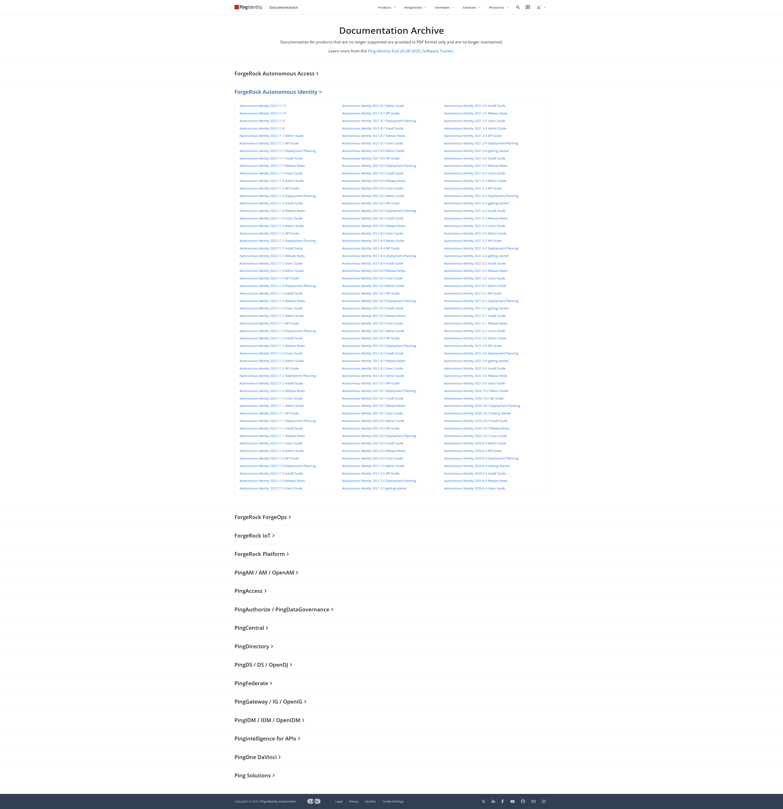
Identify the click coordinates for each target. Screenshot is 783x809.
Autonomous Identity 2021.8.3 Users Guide (372, 323)
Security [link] (370, 801)
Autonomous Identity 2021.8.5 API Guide (370, 203)
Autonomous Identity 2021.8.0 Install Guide (372, 443)
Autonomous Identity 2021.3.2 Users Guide (474, 278)
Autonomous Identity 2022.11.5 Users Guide (271, 263)
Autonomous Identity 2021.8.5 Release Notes (373, 226)
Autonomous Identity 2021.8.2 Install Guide (372, 353)
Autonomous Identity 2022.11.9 (262, 121)
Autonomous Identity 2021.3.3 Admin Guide (475, 181)
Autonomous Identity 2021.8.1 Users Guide (372, 413)
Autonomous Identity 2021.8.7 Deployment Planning (379, 121)
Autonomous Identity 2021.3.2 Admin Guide (475, 233)
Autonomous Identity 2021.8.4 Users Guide (372, 278)
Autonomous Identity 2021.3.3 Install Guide (474, 211)
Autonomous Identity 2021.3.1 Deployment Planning (481, 301)
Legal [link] (339, 801)
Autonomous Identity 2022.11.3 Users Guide (271, 353)
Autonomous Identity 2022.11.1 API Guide (269, 413)
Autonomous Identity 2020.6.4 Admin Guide (475, 443)
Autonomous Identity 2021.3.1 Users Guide (474, 331)
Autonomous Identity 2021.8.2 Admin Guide (373, 331)
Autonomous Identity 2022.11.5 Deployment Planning (278, 241)
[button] (541, 7)
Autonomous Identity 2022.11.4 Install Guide (271, 293)
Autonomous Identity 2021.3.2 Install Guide (474, 263)
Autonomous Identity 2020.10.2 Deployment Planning (482, 406)
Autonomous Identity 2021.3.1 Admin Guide (475, 286)
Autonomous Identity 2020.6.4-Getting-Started (476, 466)
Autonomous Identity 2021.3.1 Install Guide (474, 316)
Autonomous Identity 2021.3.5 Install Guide (474, 106)
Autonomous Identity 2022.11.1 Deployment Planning (278, 421)
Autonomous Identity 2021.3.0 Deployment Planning (481, 353)
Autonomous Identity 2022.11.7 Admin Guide (272, 136)
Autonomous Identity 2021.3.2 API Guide (473, 241)
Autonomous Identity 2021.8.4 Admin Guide (373, 241)
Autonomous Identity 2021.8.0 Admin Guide (373, 421)
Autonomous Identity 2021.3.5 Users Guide (474, 121)
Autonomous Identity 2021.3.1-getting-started (476, 308)
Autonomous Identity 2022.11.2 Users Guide (271, 398)
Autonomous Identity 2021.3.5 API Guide (370, 473)
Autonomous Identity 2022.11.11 (263, 106)
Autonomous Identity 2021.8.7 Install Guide (372, 128)
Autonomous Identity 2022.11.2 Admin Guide (272, 361)
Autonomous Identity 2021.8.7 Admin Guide (373, 106)
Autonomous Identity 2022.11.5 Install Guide (271, 248)
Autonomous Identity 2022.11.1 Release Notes (272, 436)
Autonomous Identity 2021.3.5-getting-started (374, 488)
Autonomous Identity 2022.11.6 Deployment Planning (278, 196)
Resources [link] (499, 7)
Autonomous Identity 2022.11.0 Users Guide (271, 488)
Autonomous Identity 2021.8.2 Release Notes (373, 361)
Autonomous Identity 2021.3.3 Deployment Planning (481, 196)
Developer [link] (445, 7)
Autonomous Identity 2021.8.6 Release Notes (373, 181)
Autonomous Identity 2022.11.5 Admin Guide (272, 226)
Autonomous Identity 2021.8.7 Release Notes (373, 136)
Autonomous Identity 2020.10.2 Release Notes (476, 428)
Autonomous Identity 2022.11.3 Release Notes (272, 346)
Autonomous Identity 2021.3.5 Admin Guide (373, 466)
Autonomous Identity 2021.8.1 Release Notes (373, 406)
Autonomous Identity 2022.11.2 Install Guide (271, 383)
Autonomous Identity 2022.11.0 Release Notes (272, 481)
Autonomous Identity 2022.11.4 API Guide (269, 278)
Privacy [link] (353, 801)
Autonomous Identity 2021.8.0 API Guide (370, 428)
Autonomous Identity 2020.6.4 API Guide (473, 451)
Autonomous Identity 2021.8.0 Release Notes (373, 451)
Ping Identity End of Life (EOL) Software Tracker (410, 50)
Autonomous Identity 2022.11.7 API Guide (269, 143)
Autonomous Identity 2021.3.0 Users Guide (474, 383)
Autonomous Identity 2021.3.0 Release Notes (476, 376)
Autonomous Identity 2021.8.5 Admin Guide (373, 196)
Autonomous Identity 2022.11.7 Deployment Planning (278, 151)
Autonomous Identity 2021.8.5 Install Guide (372, 218)
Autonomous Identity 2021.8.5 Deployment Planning (379, 211)
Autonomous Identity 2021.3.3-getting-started (476, 203)
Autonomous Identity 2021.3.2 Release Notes (476, 271)
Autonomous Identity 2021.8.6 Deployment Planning (379, 166)
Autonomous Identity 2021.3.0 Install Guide (474, 368)
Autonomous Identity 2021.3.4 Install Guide (474, 158)
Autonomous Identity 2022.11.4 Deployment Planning (278, 286)
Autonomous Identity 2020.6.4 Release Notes (476, 481)
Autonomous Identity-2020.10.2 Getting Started (477, 413)
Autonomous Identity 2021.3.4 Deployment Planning (481, 143)
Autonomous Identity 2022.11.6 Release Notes (272, 211)
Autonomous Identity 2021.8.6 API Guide (370, 158)
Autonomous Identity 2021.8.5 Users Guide (372, 233)
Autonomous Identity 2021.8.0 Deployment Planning (379, 436)
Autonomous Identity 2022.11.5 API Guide (269, 233)
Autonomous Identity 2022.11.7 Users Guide (271, 173)
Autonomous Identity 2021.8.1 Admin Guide (373, 376)
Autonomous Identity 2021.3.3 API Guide (473, 188)
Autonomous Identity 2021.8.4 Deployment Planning (379, 256)
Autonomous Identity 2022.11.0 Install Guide (271, 473)
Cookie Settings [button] (393, 801)
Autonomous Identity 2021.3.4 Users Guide (474, 173)
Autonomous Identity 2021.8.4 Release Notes (373, 271)
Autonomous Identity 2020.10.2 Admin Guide (476, 391)
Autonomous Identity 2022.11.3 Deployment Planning (278, 331)
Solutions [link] (472, 7)
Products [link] (387, 7)
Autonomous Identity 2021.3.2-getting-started (476, 256)
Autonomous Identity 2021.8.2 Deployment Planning (379, 346)
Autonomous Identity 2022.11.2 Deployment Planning (278, 376)
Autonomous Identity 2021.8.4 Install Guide (372, 263)
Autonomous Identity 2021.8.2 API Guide (370, 338)
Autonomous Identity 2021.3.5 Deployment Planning (379, 481)
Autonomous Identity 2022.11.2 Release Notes (272, 391)
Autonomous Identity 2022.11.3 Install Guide (271, 338)
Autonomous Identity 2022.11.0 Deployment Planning (278, 466)
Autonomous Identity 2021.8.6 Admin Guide (373, 151)
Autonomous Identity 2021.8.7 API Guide (370, 113)
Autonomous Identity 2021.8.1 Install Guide (372, 398)
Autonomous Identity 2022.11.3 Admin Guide (272, 316)
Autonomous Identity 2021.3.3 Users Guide (474, 226)
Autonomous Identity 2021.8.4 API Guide (370, 248)
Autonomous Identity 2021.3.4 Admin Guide (475, 128)
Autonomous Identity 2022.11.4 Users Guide (271, 308)
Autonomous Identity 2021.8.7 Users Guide (372, 143)
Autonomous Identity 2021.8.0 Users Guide (372, 458)
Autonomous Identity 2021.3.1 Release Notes (476, 323)
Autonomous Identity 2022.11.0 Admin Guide (272, 451)
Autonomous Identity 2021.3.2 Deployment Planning (481, 248)
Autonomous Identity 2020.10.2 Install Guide (475, 421)
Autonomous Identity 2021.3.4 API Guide (473, 136)
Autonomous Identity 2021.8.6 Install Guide (372, 173)
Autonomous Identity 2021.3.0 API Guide (473, 346)
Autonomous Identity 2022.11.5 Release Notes (272, 256)
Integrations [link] (415, 7)
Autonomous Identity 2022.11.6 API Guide (269, 188)
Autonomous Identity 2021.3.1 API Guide (473, 293)
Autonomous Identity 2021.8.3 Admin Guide (373, 286)
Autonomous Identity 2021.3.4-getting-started (476, 151)
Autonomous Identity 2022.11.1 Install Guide (271, 428)
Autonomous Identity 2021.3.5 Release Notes (476, 113)
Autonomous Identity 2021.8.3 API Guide (370, 293)
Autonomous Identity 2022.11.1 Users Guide (271, 443)
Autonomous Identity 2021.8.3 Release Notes (373, 316)
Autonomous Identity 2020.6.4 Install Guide (474, 473)
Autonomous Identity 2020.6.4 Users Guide (474, 488)
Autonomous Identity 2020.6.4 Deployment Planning (481, 458)
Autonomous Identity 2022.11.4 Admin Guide (272, 271)
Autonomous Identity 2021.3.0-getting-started (476, 361)
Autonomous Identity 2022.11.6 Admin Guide (272, 181)
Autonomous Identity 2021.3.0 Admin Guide (475, 338)
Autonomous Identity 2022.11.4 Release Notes (272, 301)
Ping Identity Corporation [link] (278, 801)
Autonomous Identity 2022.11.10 (263, 113)
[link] (248, 7)
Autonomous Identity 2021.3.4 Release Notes (476, 166)
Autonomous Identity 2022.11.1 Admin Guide (272, 406)
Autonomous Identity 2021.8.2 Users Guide (372, 368)
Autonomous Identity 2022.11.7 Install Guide (271, 158)
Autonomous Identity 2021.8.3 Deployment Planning (379, 301)
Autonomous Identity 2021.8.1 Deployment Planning (379, 391)
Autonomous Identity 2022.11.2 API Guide (269, 368)
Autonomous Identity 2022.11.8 (262, 128)
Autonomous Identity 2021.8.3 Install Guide (372, 308)
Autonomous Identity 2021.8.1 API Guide (370, 383)
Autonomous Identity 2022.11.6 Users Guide (271, 218)
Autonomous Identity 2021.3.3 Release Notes (476, 218)
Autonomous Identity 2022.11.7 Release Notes (272, 166)
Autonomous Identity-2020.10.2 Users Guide (475, 436)
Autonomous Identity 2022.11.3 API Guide (269, 323)
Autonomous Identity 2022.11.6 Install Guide (271, 203)
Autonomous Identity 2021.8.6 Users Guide (372, 188)
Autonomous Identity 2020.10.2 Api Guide (473, 398)
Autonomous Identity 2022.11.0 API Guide (269, 458)
